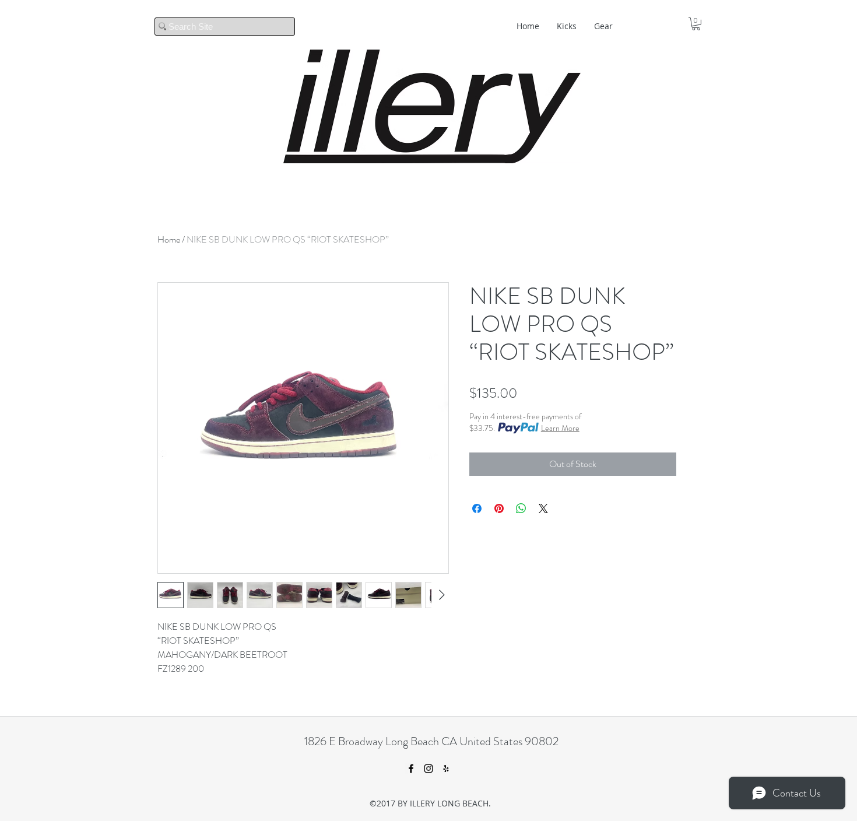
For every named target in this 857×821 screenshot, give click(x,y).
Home (168, 239)
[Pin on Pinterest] (499, 508)
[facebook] (411, 768)
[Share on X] (543, 508)
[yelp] (446, 768)
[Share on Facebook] (477, 508)
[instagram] (428, 768)
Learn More (560, 428)
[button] (696, 23)
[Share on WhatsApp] (521, 508)
